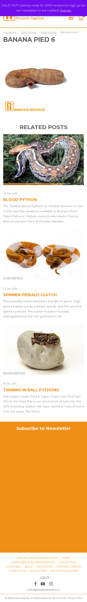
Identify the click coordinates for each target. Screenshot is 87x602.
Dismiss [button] (65, 10)
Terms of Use (59, 598)
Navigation (38, 570)
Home (66, 557)
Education (45, 566)
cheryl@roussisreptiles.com (43, 589)
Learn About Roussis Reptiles (33, 562)
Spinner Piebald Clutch (30, 295)
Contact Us (17, 570)
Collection (67, 562)
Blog (29, 566)
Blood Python (20, 199)
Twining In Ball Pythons (31, 390)
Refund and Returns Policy (37, 557)
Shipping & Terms (69, 566)
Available (13, 566)
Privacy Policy (75, 598)
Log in (44, 577)
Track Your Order (64, 570)
